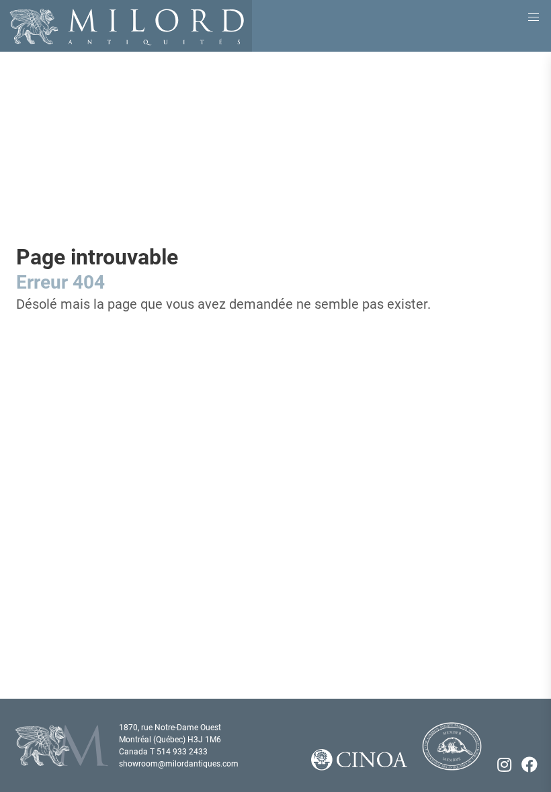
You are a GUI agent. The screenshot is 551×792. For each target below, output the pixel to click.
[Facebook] (529, 764)
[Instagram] (504, 764)
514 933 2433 (182, 751)
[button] (533, 17)
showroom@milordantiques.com (179, 764)
